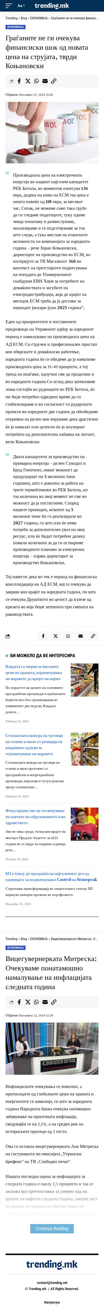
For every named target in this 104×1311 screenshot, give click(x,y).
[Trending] (52, 6)
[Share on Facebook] (19, 81)
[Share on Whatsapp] (36, 81)
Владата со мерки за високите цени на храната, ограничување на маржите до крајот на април (34, 672)
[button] (10, 5)
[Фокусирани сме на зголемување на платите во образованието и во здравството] (84, 824)
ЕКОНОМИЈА (15, 26)
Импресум (52, 1302)
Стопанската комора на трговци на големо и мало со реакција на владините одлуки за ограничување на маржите (34, 744)
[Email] (45, 81)
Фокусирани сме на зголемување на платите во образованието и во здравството (35, 817)
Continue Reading (52, 1228)
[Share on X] (28, 81)
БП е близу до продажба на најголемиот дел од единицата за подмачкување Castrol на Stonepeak (51, 876)
